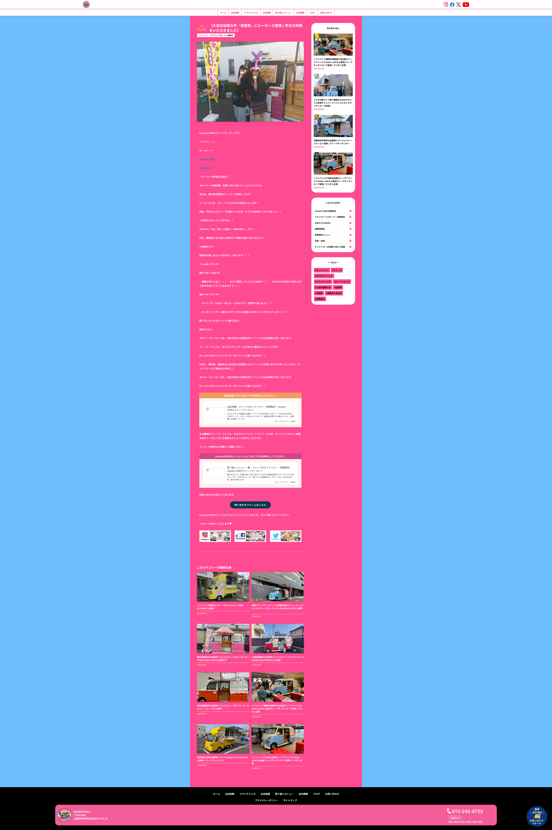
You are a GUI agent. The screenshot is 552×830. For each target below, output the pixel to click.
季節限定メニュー (323, 234)
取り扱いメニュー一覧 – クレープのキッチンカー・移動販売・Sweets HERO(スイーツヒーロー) (259, 469)
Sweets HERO (207, 159)
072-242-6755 (467, 811)
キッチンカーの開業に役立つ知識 (330, 246)
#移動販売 (320, 298)
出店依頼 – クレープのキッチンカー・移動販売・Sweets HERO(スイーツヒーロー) (256, 408)
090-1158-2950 (474, 822)
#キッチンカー (322, 270)
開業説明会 (320, 228)
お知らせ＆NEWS (323, 222)
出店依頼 (235, 12)
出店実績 (267, 12)
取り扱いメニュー (283, 12)
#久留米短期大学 (323, 287)
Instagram (204, 168)
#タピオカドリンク (324, 275)
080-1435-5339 (456, 822)
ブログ (312, 12)
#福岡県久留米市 (334, 293)
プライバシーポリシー (266, 800)
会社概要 (300, 12)
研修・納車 (320, 240)
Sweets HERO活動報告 (325, 211)
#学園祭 (319, 293)
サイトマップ (290, 800)
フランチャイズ (251, 12)
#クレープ (337, 270)
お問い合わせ (326, 12)
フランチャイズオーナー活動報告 (221, 35)
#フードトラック (342, 281)
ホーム (223, 12)
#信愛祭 (338, 287)
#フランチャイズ (323, 281)
